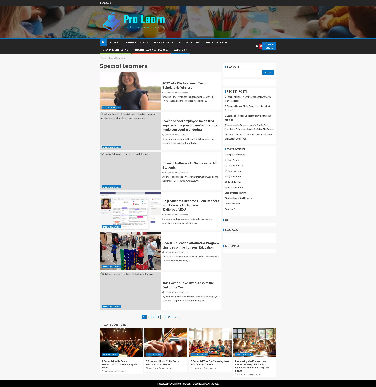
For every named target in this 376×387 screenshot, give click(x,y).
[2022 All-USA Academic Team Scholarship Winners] (130, 91)
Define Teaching (233, 170)
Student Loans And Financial (151, 49)
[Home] (103, 42)
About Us (179, 49)
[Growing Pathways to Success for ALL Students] (130, 171)
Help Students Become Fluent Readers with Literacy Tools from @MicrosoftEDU (190, 205)
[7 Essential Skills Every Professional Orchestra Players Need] (121, 342)
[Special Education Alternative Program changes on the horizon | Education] (130, 251)
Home (113, 42)
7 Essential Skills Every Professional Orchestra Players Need (119, 364)
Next (176, 317)
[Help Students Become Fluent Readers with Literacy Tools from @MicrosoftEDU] (130, 211)
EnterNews (198, 383)
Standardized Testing (115, 49)
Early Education (163, 42)
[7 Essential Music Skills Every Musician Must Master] (165, 342)
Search (233, 66)
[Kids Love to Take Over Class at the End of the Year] (130, 291)
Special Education (216, 42)
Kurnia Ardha (182, 92)
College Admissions (136, 42)
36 (169, 317)
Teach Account (232, 203)
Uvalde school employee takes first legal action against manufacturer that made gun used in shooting (190, 125)
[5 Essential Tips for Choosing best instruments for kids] (210, 342)
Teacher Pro (231, 209)
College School (232, 159)
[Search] (257, 46)
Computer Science (234, 165)
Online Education (189, 42)
